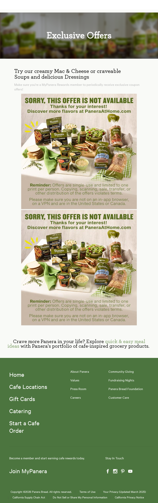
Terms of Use (87, 492)
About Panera (79, 371)
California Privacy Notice (129, 497)
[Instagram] (115, 471)
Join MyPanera (28, 471)
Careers (75, 397)
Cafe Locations (28, 386)
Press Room (78, 389)
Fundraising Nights (121, 380)
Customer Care (118, 397)
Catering (20, 410)
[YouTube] (130, 471)
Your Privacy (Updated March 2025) (124, 492)
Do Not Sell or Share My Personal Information (80, 497)
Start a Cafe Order (24, 426)
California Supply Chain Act (29, 497)
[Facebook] (107, 471)
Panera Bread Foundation (125, 389)
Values (74, 380)
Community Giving (121, 371)
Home (16, 374)
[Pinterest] (122, 471)
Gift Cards (22, 398)
